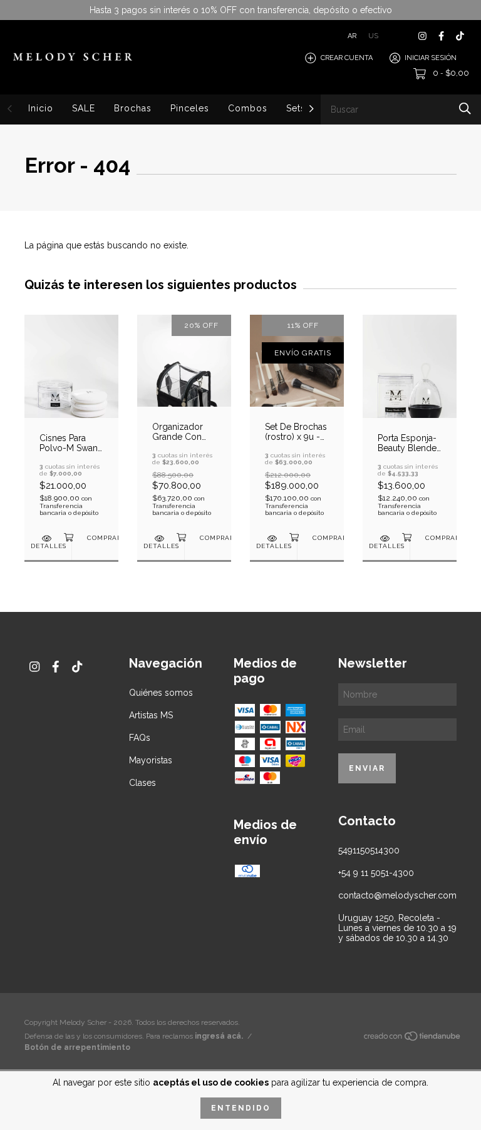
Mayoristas (150, 760)
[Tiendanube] (413, 1039)
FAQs (139, 738)
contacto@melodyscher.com (397, 895)
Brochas (133, 108)
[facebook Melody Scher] (441, 36)
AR (352, 36)
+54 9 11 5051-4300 (376, 873)
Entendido (241, 1108)
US (373, 36)
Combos (247, 108)
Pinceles (189, 108)
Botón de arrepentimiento (77, 1047)
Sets (296, 108)
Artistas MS (151, 715)
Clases (142, 783)
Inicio (40, 108)
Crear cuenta (347, 58)
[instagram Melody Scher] (422, 36)
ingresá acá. (219, 1036)
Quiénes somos (161, 693)
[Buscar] (465, 109)
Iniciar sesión (431, 58)
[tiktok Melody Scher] (460, 36)
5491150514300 (369, 850)
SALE (83, 108)
